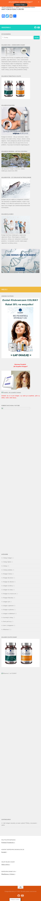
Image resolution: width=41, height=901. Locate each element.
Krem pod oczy (7, 621)
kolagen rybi (6, 601)
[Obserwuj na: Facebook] (35, 27)
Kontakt (3, 852)
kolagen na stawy (8, 589)
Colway (5, 566)
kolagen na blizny (8, 585)
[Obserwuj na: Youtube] (38, 27)
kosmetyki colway (8, 617)
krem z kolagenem (8, 625)
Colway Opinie (7, 562)
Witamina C (6, 629)
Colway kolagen (7, 558)
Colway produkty (7, 570)
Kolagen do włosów (8, 581)
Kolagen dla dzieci (8, 578)
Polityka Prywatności (7, 842)
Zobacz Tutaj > (21, 5)
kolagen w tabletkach (9, 613)
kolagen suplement (8, 605)
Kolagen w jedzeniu (8, 609)
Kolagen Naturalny (8, 597)
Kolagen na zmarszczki (9, 593)
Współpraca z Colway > (8, 874)
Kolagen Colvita (7, 574)
